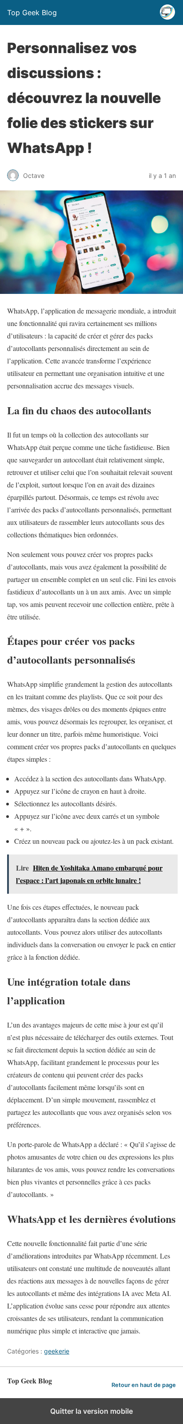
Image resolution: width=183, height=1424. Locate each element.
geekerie (56, 1351)
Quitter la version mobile (91, 1411)
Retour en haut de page (143, 1385)
